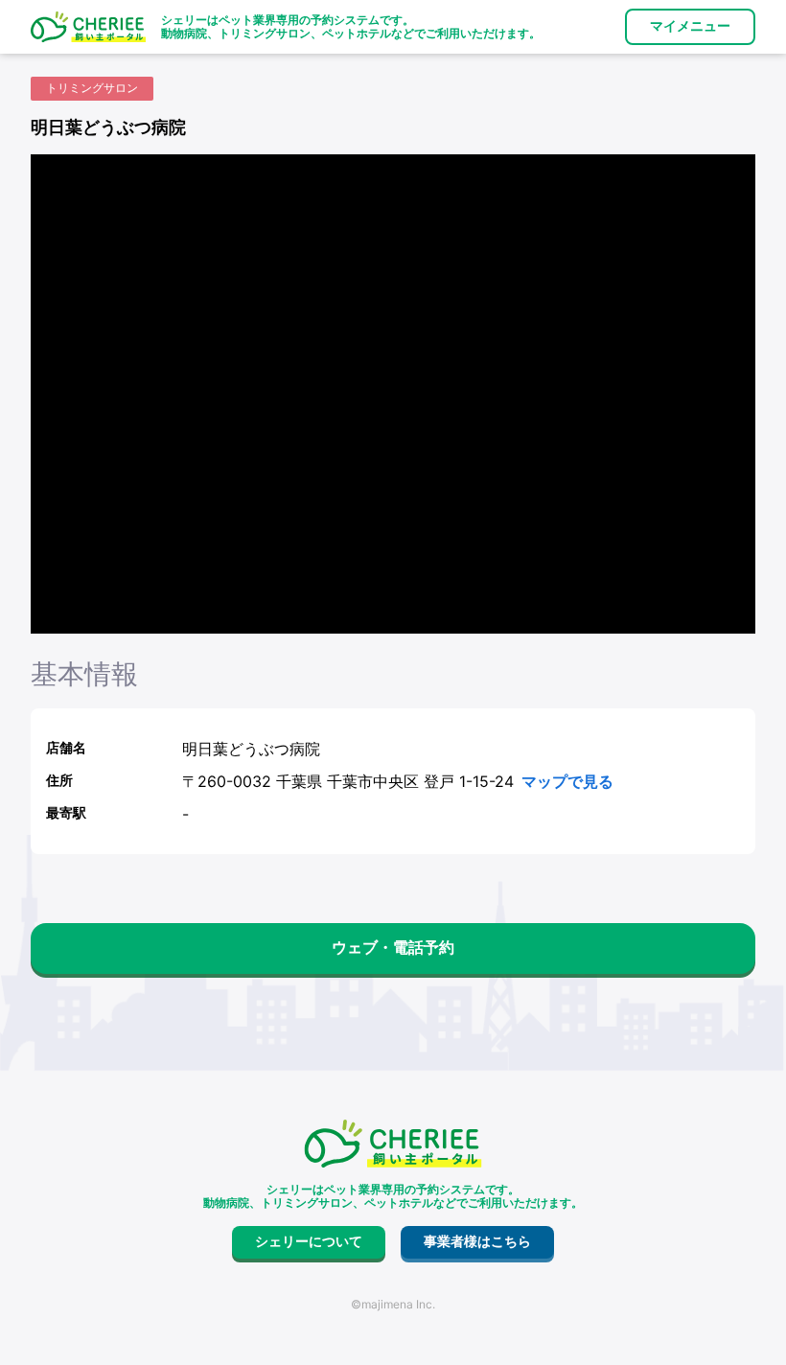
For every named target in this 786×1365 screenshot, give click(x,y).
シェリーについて (308, 1241)
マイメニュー (690, 26)
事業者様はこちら (477, 1241)
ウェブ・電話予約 (393, 947)
